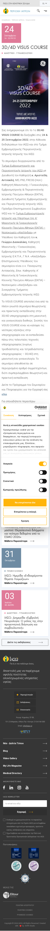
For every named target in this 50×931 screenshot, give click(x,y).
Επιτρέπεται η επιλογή (25, 512)
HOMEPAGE (6, 20)
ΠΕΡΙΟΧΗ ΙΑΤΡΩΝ (18, 20)
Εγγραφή (21, 812)
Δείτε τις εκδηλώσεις (19, 642)
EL (44, 3)
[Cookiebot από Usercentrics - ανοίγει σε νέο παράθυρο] (35, 407)
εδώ (4, 394)
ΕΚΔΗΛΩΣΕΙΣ (30, 20)
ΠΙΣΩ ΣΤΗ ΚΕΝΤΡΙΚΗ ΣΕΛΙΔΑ (16, 3)
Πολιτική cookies (25, 910)
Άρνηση (25, 521)
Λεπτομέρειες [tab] (25, 415)
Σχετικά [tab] (41, 415)
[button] (25, 915)
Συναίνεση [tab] (8, 415)
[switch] (43, 472)
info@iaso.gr (27, 726)
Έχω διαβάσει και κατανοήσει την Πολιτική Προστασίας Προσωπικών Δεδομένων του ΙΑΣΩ (25, 835)
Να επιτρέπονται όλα (25, 502)
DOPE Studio (30, 926)
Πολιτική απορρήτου (25, 905)
